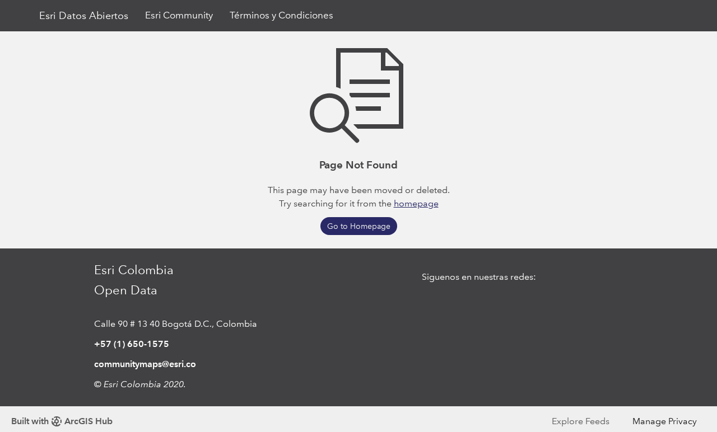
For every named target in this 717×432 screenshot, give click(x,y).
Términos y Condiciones (281, 15)
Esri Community (179, 15)
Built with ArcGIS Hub (62, 421)
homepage (416, 203)
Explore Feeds (580, 421)
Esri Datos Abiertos (83, 16)
